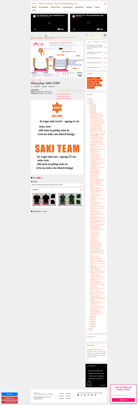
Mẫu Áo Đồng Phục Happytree (96, 142)
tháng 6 (92, 318)
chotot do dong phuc (94, 309)
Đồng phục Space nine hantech (96, 249)
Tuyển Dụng (68, 393)
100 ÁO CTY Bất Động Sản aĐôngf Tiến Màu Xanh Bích (97, 135)
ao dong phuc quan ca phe (95, 155)
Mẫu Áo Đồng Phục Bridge (64, 98)
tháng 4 (92, 321)
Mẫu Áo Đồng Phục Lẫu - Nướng (96, 162)
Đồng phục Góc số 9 (94, 174)
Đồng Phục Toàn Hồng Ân (95, 291)
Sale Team (61, 396)
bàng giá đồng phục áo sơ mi (96, 163)
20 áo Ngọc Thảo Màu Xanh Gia (96, 140)
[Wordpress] (95, 395)
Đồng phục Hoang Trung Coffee (96, 190)
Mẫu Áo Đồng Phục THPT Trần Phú (97, 122)
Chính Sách (68, 398)
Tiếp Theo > (123, 400)
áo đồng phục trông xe (94, 203)
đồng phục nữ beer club (95, 301)
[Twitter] (85, 395)
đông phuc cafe (93, 200)
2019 (90, 103)
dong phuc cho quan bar (95, 157)
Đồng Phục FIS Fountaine (95, 281)
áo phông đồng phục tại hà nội (96, 306)
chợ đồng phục (93, 197)
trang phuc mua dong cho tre (96, 194)
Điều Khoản (61, 398)
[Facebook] (81, 395)
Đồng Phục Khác (79, 7)
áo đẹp (88, 82)
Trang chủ (33, 80)
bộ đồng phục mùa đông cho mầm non (98, 297)
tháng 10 (92, 108)
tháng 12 (92, 105)
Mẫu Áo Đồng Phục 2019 (64, 94)
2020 (90, 102)
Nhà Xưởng (89, 7)
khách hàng (90, 80)
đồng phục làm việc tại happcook (96, 313)
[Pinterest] (92, 395)
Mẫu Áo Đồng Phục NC (95, 240)
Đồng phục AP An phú (94, 175)
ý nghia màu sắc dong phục (95, 158)
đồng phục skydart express (95, 268)
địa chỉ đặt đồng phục (94, 233)
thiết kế (39, 80)
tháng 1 (92, 326)
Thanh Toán (68, 396)
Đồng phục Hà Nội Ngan (95, 183)
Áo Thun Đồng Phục (43, 7)
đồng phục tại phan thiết (95, 146)
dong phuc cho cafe (94, 234)
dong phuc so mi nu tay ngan (96, 225)
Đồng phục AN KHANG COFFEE (96, 208)
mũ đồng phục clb (93, 237)
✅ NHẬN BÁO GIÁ (9, 398)
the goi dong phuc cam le (95, 212)
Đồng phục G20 (93, 193)
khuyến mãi (90, 87)
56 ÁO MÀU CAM (93, 117)
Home (34, 7)
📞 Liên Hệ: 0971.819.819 (9, 402)
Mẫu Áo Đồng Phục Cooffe (95, 247)
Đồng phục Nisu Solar (94, 165)
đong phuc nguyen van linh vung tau (97, 307)
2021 (90, 100)
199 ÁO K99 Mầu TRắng (95, 275)
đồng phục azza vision (94, 255)
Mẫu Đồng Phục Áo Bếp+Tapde (96, 114)
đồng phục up (93, 210)
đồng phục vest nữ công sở (95, 211)
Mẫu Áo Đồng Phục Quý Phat (96, 125)
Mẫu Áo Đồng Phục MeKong (96, 127)
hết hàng (98, 80)
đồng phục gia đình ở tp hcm (96, 202)
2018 (90, 328)
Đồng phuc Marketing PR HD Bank (97, 179)
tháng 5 (92, 319)
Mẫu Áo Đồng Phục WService (96, 260)
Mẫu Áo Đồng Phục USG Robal (96, 129)
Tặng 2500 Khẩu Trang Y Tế (95, 349)
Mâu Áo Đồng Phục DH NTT (95, 113)
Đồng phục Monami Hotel (95, 172)
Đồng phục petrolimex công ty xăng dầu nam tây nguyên (97, 252)
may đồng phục (90, 85)
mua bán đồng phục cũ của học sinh (97, 224)
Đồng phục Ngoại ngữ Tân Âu (96, 188)
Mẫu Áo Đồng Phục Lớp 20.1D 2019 (97, 121)
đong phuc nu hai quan (94, 147)
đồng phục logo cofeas (94, 269)
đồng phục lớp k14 (94, 305)
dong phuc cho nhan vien (95, 236)
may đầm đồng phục (94, 166)
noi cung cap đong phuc (95, 296)
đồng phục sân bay (94, 314)
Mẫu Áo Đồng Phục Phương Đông (97, 116)
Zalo (10, 394)
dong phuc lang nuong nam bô (96, 195)
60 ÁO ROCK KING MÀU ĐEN (96, 141)
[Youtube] (78, 395)
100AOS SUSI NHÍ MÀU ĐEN (96, 124)
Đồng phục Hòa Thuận (94, 171)
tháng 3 (92, 323)
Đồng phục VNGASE (94, 241)
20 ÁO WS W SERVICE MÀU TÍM (96, 137)
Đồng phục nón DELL (94, 176)
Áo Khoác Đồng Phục (68, 7)
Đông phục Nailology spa (95, 182)
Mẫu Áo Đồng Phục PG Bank (96, 258)
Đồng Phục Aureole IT (94, 257)
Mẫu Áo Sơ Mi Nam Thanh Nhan (96, 118)
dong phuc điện (93, 238)
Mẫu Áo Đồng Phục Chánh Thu (96, 120)
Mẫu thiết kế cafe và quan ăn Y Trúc (97, 294)
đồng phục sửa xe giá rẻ (95, 216)
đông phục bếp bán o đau (95, 228)
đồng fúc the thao (93, 205)
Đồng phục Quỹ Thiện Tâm (95, 245)
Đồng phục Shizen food (95, 248)
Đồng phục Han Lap (94, 178)
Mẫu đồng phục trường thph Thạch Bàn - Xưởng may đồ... (97, 303)
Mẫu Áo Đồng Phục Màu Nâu (96, 128)
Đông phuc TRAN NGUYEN (95, 242)
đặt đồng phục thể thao (94, 226)
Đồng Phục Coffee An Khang (96, 181)
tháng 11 (92, 106)
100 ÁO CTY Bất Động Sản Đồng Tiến (97, 133)
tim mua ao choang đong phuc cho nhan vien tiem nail (97, 283)
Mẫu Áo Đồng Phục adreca (40, 203)
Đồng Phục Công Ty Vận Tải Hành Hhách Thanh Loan (97, 279)
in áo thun (95, 82)
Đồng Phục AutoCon (94, 287)
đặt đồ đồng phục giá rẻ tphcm (96, 311)
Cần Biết (97, 7)
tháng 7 (92, 316)
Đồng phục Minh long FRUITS (96, 244)
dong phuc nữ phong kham (95, 151)
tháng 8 (92, 112)
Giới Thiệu (62, 393)
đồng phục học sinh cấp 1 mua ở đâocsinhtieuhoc (96, 150)
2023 (90, 98)
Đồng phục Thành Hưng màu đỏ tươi (97, 271)
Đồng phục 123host (94, 187)
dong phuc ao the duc (94, 231)
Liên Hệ (34, 10)
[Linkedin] (88, 395)
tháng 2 (92, 324)
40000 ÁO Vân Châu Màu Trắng (96, 138)
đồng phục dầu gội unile (95, 310)
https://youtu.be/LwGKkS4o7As (96, 220)
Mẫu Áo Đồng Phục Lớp (64, 96)
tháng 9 (92, 110)
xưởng (98, 85)
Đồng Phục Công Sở (55, 7)
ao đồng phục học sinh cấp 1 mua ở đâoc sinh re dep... (97, 168)
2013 (90, 330)
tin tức (88, 78)
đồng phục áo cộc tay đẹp (95, 170)
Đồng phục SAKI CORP (95, 191)
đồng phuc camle (93, 153)
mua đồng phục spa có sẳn (95, 154)
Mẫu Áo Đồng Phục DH (65, 203)
